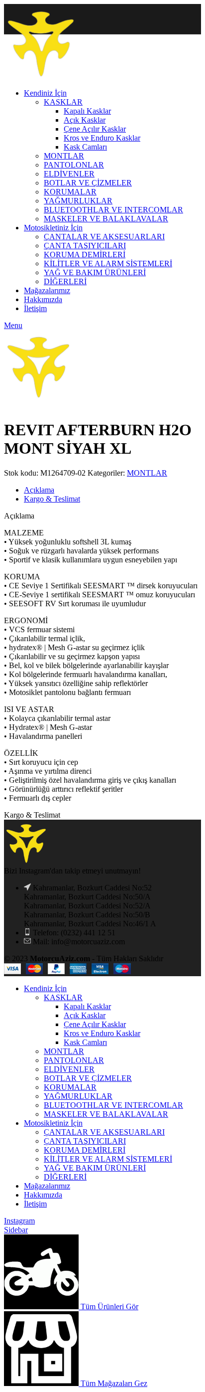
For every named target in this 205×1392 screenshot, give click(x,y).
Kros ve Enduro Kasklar (102, 1033)
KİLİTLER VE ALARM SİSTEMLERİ (108, 1159)
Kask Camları (85, 1042)
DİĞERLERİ (65, 1177)
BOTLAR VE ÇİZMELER (88, 1078)
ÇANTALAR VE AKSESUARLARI (104, 1132)
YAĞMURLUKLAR (78, 1096)
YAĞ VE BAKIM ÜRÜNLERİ (95, 1168)
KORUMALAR (70, 1087)
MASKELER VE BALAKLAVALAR (106, 1114)
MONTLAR (147, 473)
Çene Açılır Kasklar (95, 1024)
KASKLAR (63, 997)
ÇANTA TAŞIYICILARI (85, 1141)
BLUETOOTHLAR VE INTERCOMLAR (113, 1105)
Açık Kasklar (84, 1015)
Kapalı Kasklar (87, 1006)
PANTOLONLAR (74, 1060)
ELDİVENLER (69, 1069)
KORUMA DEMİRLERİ (84, 1150)
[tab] (112, 490)
